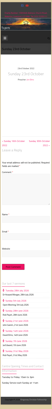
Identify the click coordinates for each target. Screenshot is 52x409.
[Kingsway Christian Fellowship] (26, 20)
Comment (7, 172)
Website (6, 248)
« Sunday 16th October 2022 (13, 143)
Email (5, 231)
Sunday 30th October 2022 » (39, 143)
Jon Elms (30, 79)
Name (5, 214)
